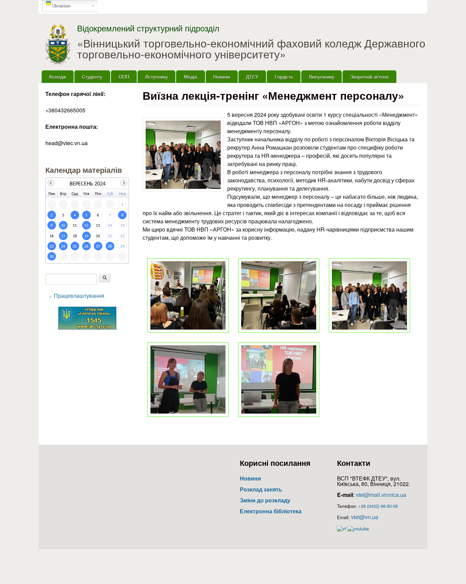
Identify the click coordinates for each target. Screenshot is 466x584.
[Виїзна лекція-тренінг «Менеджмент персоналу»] (183, 154)
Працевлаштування (79, 296)
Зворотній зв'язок (369, 76)
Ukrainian (61, 6)
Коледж (57, 76)
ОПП (124, 76)
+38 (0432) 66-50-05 (378, 506)
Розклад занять (261, 489)
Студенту (92, 76)
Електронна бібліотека (271, 511)
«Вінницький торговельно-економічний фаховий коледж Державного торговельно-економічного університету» (251, 48)
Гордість (284, 76)
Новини (221, 76)
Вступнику (156, 76)
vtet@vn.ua (364, 517)
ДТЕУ (252, 76)
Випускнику (321, 76)
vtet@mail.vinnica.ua (381, 495)
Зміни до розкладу (265, 500)
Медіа (190, 76)
